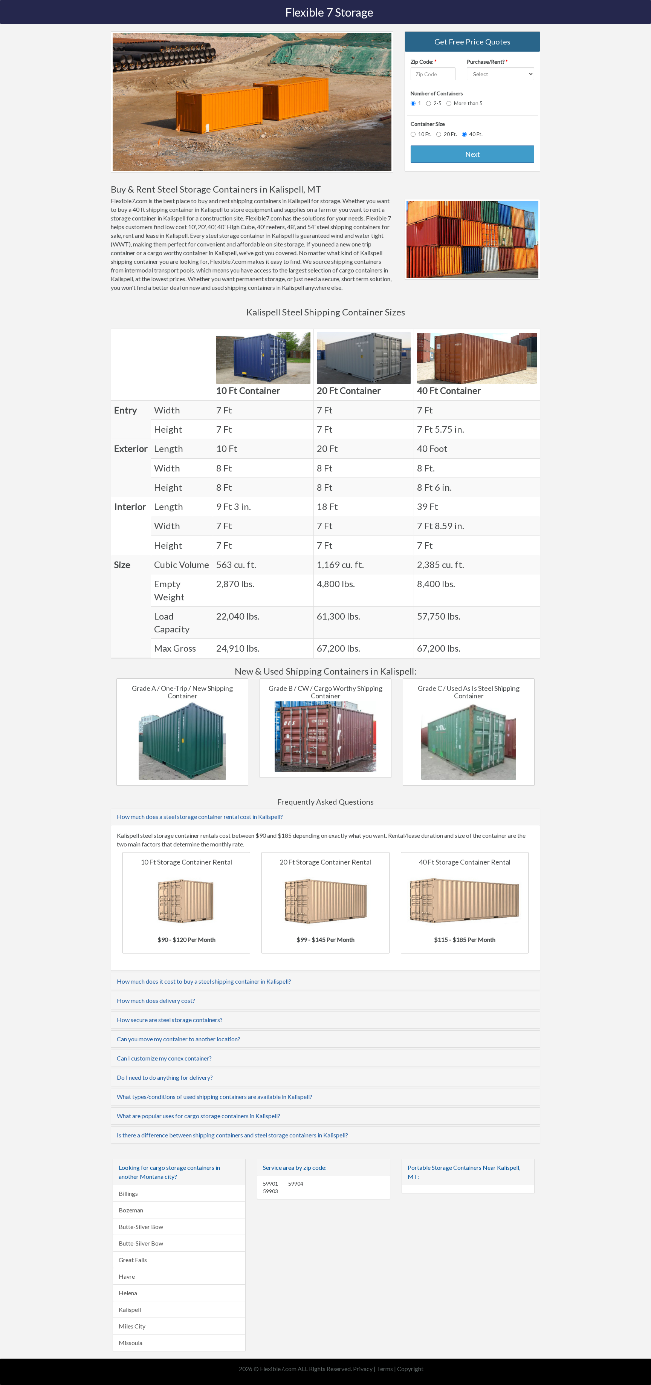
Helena (128, 1292)
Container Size (428, 124)
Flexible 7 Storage (329, 12)
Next (472, 154)
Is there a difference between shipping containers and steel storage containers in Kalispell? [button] (232, 1135)
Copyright (410, 1368)
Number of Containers (437, 93)
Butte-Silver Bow (141, 1226)
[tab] (325, 816)
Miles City (132, 1326)
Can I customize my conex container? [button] (164, 1058)
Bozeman (131, 1210)
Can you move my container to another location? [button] (178, 1038)
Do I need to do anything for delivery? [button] (165, 1077)
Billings (128, 1193)
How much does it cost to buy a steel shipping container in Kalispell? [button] (204, 981)
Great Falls (133, 1259)
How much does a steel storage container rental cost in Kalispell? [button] (200, 816)
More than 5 (468, 103)
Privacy (363, 1368)
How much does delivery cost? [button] (156, 1000)
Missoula (130, 1342)
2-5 (438, 103)
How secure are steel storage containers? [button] (170, 1019)
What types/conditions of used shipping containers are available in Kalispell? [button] (214, 1096)
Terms (385, 1368)
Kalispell (130, 1309)
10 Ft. (424, 134)
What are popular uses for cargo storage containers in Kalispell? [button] (198, 1115)
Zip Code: (423, 61)
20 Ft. (450, 134)
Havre (127, 1276)
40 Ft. (476, 134)
